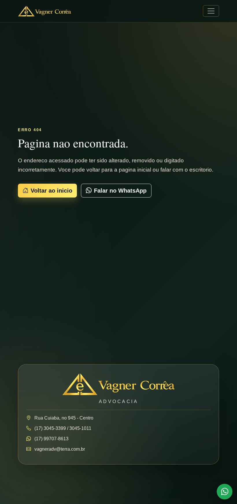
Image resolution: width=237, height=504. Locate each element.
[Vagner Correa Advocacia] (44, 11)
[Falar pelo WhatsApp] (224, 491)
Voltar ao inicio (51, 190)
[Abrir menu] (211, 11)
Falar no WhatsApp (120, 190)
